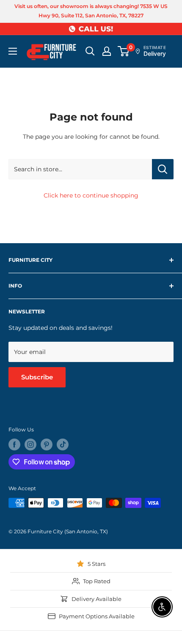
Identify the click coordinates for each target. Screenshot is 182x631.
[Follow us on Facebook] (14, 444)
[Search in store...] (163, 169)
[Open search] (90, 51)
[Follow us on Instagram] (30, 444)
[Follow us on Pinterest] (46, 444)
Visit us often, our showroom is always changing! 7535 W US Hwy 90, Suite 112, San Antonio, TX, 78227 (91, 11)
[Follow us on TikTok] (63, 444)
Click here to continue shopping (91, 195)
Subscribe (37, 377)
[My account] (106, 51)
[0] (124, 51)
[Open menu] (12, 51)
